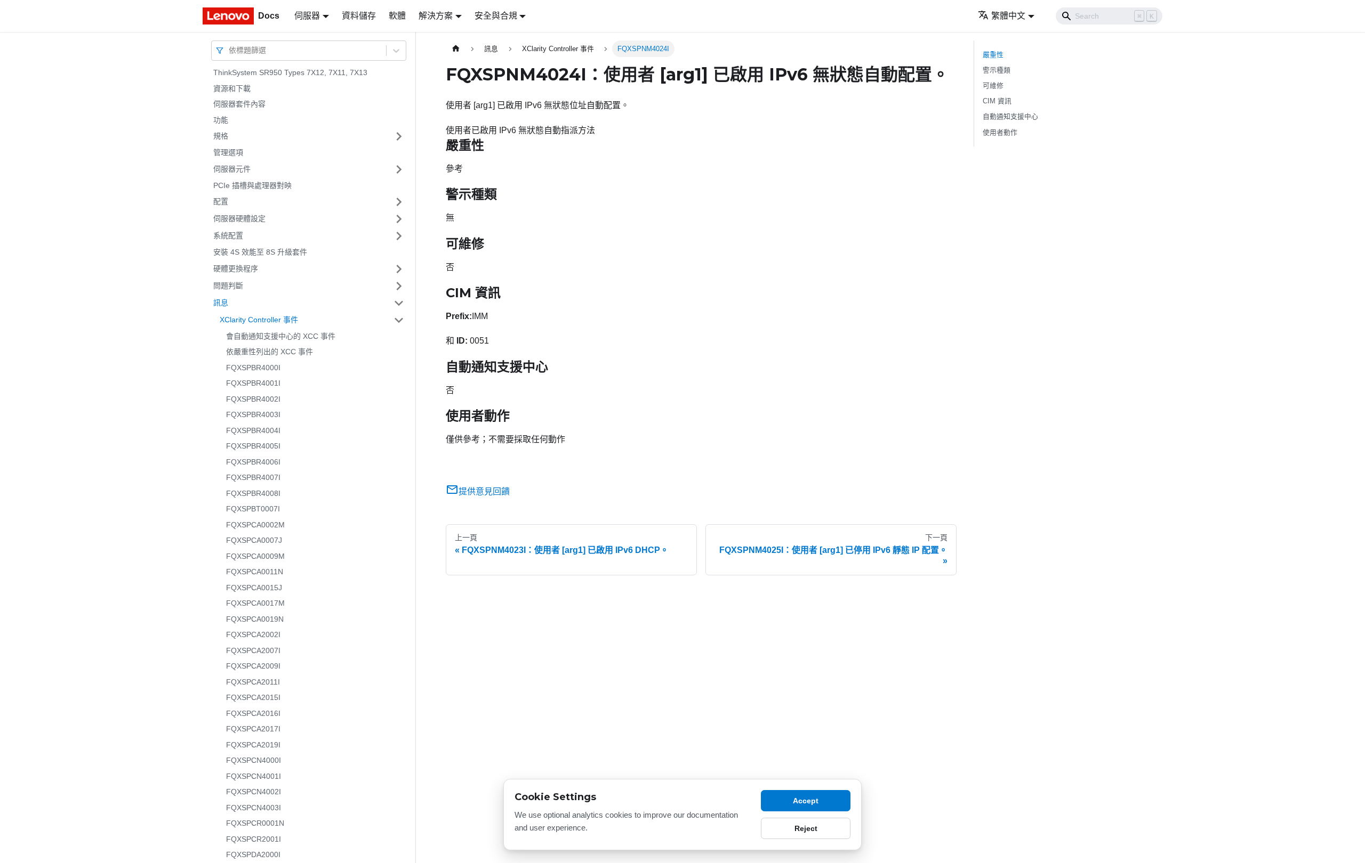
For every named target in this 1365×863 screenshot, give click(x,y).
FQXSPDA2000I (253, 854)
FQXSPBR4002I (253, 399)
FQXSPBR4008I (253, 493)
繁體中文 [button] (1008, 15)
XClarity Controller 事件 (259, 319)
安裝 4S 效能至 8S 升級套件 (260, 252)
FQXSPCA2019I (253, 744)
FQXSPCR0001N (255, 823)
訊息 (220, 302)
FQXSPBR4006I (253, 462)
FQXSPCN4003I (253, 807)
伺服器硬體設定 (239, 218)
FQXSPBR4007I (253, 477)
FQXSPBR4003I (253, 414)
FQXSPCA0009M (255, 556)
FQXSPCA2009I (253, 666)
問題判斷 (228, 285)
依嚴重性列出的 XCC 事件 (269, 351)
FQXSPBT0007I (253, 508)
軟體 (397, 15)
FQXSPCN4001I (253, 776)
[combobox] (230, 50)
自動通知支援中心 (1010, 116)
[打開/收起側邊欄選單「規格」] (399, 136)
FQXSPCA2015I (253, 697)
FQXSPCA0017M (255, 603)
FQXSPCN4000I (253, 760)
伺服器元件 (232, 169)
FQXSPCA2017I (253, 728)
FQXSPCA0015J (254, 587)
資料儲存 (359, 15)
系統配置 (228, 235)
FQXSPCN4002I (253, 791)
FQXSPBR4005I (253, 446)
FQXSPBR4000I (253, 367)
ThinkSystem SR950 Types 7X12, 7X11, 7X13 (290, 72)
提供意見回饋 (484, 491)
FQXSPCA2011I (253, 682)
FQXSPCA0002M (255, 524)
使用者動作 (1000, 132)
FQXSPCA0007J (254, 540)
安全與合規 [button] (496, 15)
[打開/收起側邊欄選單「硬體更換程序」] (399, 269)
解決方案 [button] (436, 15)
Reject (805, 828)
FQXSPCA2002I (253, 634)
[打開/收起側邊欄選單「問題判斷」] (399, 286)
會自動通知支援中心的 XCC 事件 (280, 336)
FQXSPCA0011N (254, 571)
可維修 (993, 85)
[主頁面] (456, 48)
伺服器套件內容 (239, 104)
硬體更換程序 (235, 268)
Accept (805, 800)
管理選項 (228, 152)
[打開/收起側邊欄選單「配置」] (399, 201)
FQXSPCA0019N (255, 619)
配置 (220, 201)
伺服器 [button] (307, 15)
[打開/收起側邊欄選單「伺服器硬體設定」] (399, 218)
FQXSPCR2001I (253, 839)
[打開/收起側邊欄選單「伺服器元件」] (399, 169)
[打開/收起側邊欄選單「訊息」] (399, 303)
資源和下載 (232, 88)
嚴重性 (993, 55)
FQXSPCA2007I (253, 650)
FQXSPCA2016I (253, 713)
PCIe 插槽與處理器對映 (252, 185)
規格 (220, 136)
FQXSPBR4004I (253, 430)
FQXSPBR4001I (253, 383)
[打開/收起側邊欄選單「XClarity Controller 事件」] (399, 320)
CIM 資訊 (997, 101)
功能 (220, 120)
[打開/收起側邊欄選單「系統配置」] (399, 236)
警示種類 (996, 70)
